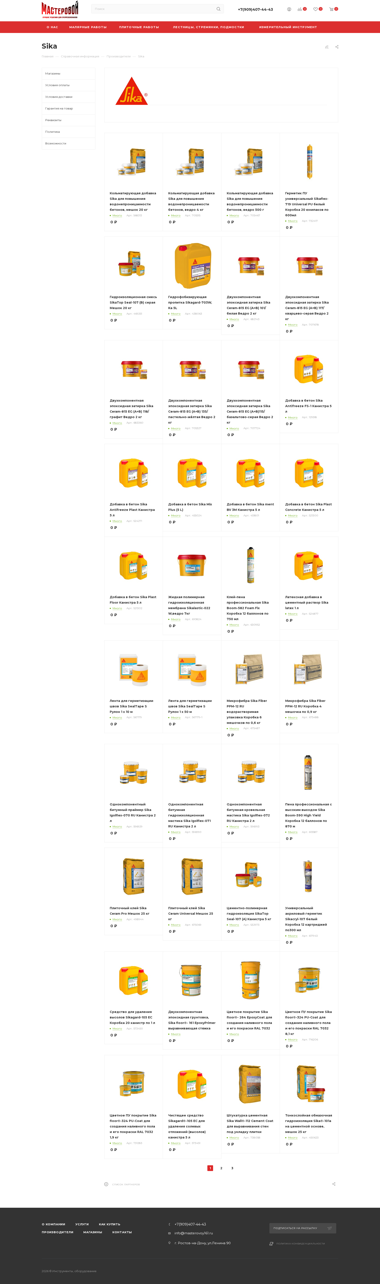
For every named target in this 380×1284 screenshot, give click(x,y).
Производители (57, 1232)
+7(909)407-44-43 (255, 9)
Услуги (82, 1224)
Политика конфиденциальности (300, 1243)
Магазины (92, 1232)
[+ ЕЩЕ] (331, 27)
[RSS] (326, 47)
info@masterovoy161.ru (194, 1233)
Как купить (110, 1224)
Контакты (122, 1232)
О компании (53, 1224)
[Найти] (218, 8)
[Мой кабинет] (289, 10)
